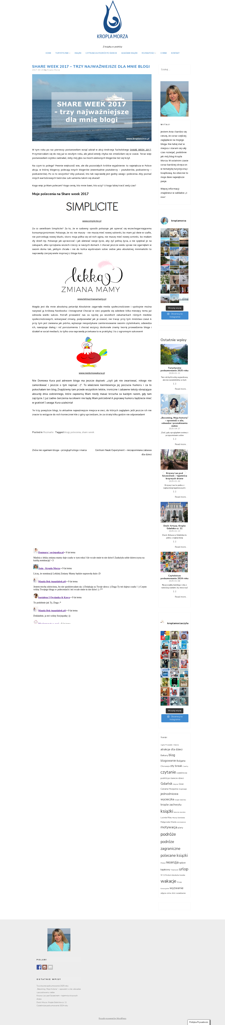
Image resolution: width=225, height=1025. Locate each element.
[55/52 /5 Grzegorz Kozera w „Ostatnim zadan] (165, 663)
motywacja (169, 827)
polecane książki (174, 855)
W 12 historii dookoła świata (173, 875)
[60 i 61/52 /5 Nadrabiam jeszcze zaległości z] (165, 654)
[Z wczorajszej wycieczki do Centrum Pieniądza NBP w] (183, 289)
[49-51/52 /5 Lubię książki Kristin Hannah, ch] (165, 672)
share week (88, 432)
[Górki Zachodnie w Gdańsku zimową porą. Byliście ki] (165, 298)
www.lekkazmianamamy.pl (91, 298)
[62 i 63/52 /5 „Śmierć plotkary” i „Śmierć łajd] (183, 644)
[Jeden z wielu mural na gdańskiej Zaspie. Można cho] (165, 289)
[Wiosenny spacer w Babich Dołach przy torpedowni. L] (183, 279)
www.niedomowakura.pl (92, 372)
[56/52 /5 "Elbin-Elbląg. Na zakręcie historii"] (183, 654)
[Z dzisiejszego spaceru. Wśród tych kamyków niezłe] (183, 270)
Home (48, 53)
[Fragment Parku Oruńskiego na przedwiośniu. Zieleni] (174, 289)
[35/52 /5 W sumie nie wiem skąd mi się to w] (174, 691)
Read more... (181, 388)
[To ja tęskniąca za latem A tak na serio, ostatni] (165, 242)
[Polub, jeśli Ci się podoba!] (39, 967)
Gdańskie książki (129, 53)
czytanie (168, 772)
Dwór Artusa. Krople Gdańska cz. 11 (174, 527)
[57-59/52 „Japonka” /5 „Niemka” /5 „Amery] (174, 654)
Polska (163, 863)
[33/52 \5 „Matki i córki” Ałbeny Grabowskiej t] (165, 701)
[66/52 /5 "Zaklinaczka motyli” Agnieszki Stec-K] (165, 644)
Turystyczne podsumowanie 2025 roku (174, 369)
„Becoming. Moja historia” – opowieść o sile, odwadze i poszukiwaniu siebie (174, 422)
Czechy (185, 766)
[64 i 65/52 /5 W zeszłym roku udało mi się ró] (174, 644)
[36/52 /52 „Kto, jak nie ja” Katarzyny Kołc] (165, 691)
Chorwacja (165, 766)
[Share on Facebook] (34, 422)
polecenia (76, 432)
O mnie (163, 53)
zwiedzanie (181, 893)
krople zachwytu (171, 805)
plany (180, 827)
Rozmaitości (148, 53)
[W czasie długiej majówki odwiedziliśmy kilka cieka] (174, 279)
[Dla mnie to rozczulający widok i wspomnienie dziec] (165, 279)
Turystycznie (62, 53)
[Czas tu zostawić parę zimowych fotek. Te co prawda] (165, 232)
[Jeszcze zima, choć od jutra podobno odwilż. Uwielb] (183, 298)
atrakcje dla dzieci (171, 749)
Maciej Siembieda (178, 818)
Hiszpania (173, 788)
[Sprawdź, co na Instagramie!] (44, 967)
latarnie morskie (179, 812)
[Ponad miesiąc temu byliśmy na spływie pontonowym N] (165, 260)
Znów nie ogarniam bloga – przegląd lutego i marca (59, 450)
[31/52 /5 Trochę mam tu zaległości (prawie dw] (183, 701)
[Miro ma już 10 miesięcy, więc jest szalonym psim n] (183, 232)
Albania (176, 745)
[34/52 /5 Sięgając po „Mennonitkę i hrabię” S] (183, 691)
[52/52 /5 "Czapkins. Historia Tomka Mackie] (183, 663)
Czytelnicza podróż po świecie (101, 53)
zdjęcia (163, 893)
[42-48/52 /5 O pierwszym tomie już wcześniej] (174, 672)
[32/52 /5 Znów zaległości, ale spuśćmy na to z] (174, 701)
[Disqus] (92, 501)
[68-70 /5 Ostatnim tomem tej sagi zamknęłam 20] (174, 635)
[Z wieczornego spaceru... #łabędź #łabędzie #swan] (174, 270)
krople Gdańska (180, 800)
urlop (183, 869)
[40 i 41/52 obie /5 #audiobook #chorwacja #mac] (183, 672)
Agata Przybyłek (166, 745)
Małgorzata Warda (168, 822)
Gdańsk (166, 783)
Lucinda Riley (166, 817)
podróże (168, 834)
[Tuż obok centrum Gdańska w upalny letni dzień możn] (165, 270)
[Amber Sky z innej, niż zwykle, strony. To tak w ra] (183, 260)
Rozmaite (48, 432)
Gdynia (175, 784)
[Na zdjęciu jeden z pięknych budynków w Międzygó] (183, 251)
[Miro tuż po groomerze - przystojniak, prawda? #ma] (174, 232)
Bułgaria (180, 761)
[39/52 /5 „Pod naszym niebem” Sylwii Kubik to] (165, 682)
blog (172, 755)
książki (167, 811)
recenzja (172, 862)
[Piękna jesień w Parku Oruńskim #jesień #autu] (165, 251)
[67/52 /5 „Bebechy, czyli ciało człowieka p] (183, 635)
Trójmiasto (174, 870)
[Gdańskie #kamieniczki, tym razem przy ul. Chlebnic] (174, 251)
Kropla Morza (53, 70)
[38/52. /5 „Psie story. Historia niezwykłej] (174, 682)
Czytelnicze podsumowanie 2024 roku (174, 577)
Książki (78, 53)
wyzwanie (176, 888)
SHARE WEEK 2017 (140, 149)
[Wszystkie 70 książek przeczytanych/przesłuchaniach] (165, 635)
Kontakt (175, 53)
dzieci (181, 778)
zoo (174, 893)
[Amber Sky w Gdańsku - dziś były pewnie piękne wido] (174, 298)
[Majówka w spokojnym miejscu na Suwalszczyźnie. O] (174, 242)
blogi (66, 432)
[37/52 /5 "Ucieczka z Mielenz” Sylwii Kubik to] (183, 682)
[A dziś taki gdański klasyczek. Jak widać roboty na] (174, 260)
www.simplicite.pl (91, 220)
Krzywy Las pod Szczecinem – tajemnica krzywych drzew (174, 476)
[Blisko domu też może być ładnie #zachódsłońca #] (183, 242)
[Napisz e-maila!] (50, 967)
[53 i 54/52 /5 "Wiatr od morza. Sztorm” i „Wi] (174, 663)
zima (169, 893)
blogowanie (168, 761)
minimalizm (181, 822)
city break (176, 766)
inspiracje (183, 789)
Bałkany (164, 755)
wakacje (168, 881)
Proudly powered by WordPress (112, 1018)
